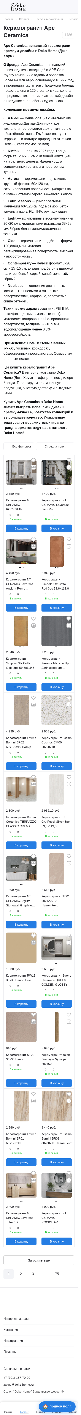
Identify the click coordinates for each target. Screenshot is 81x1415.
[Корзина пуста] (72, 7)
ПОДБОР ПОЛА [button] (61, 1406)
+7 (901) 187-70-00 (16, 1377)
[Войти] (64, 7)
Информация (13, 1340)
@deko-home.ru (22, 1384)
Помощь (9, 1351)
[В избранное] (33, 460)
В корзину (21, 528)
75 (57, 1274)
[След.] (69, 1274)
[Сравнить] (33, 467)
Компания (10, 1329)
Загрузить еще (39, 1260)
